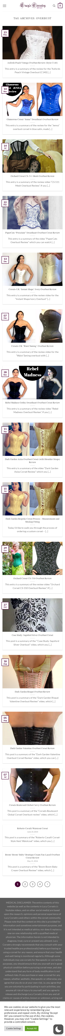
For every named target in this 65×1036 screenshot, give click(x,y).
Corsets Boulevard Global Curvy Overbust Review (32, 805)
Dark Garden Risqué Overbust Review (32, 691)
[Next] (47, 884)
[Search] (54, 6)
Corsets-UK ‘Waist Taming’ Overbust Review (32, 346)
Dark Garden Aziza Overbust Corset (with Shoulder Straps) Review (32, 461)
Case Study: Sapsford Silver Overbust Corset (32, 635)
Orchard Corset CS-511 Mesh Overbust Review (32, 176)
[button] (58, 1029)
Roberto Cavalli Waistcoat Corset (32, 828)
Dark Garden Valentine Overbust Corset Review (32, 748)
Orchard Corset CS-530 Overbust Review (32, 578)
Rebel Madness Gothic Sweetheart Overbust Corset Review (32, 402)
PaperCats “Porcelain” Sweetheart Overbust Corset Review (32, 232)
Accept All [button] (31, 1028)
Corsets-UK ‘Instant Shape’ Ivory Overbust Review (32, 289)
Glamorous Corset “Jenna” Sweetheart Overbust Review (32, 119)
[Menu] (4, 6)
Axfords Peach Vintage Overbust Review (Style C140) (32, 62)
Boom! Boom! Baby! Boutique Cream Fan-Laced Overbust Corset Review (32, 856)
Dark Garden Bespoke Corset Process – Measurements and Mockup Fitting (32, 520)
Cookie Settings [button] (13, 1028)
